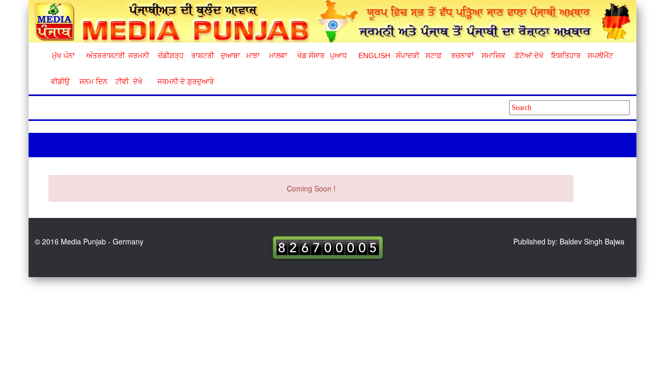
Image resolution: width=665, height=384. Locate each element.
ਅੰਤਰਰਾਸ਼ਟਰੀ (103, 55)
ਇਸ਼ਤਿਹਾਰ (565, 55)
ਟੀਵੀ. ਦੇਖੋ (128, 81)
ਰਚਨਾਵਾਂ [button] (462, 55)
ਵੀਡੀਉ (60, 81)
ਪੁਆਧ (338, 55)
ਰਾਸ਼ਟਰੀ (202, 55)
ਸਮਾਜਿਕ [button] (494, 55)
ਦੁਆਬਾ (230, 55)
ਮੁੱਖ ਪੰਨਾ (63, 55)
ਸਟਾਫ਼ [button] (433, 55)
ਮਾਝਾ (253, 55)
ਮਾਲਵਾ (278, 55)
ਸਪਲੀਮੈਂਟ (600, 55)
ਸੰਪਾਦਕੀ (407, 55)
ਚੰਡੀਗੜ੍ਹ (170, 55)
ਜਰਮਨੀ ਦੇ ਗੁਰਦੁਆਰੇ (181, 81)
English (373, 55)
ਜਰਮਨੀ (138, 55)
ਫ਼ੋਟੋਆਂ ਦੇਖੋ (528, 55)
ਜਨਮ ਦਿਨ (93, 81)
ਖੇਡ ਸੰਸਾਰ (310, 55)
